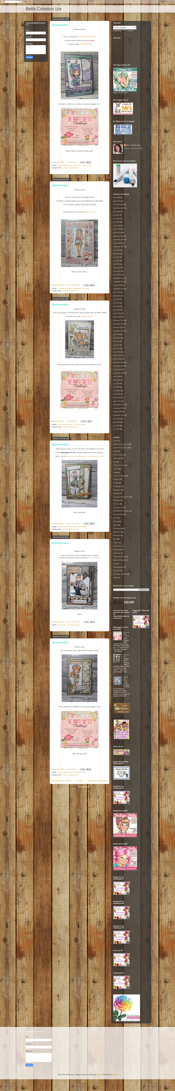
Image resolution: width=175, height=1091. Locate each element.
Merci (115, 525)
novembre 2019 (118, 408)
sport (115, 563)
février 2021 (117, 355)
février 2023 (117, 271)
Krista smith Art (118, 514)
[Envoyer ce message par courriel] (81, 162)
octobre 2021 (117, 327)
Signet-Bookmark (119, 560)
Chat (114, 462)
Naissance (116, 535)
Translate (130, 30)
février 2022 (117, 313)
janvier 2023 (117, 275)
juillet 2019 (117, 422)
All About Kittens (87, 316)
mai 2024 (116, 218)
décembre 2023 (118, 236)
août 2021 (116, 334)
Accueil (79, 781)
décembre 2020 (118, 362)
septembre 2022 (118, 289)
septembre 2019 (118, 415)
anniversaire (60, 25)
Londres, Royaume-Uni (70, 168)
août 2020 (116, 376)
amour (115, 441)
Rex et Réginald (94, 558)
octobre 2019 (117, 412)
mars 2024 (116, 225)
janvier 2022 (117, 317)
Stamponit (116, 570)
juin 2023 (116, 257)
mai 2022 (116, 303)
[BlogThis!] (83, 162)
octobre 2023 (117, 243)
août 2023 (116, 250)
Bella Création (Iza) (133, 145)
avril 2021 (116, 348)
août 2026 (116, 197)
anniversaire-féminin (65, 165)
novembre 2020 (118, 366)
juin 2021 (116, 341)
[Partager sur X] (85, 162)
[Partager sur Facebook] (88, 162)
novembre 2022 (118, 282)
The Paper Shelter (85, 165)
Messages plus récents (61, 781)
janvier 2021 (117, 359)
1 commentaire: (71, 162)
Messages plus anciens (97, 781)
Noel (114, 539)
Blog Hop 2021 (126, 633)
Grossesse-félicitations (121, 497)
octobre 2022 (117, 285)
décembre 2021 (118, 320)
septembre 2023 (118, 246)
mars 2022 (116, 310)
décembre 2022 (118, 278)
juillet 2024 (117, 211)
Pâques (115, 542)
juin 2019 (116, 426)
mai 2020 (116, 387)
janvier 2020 (117, 401)
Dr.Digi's (116, 479)
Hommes (116, 504)
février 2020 (117, 398)
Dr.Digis (77, 625)
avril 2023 (116, 264)
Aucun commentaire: (73, 285)
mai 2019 (116, 429)
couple (115, 472)
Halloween (116, 500)
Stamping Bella (118, 567)
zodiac (115, 577)
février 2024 (117, 229)
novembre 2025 (118, 204)
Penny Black (117, 546)
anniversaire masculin (65, 625)
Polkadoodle (117, 549)
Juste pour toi (118, 507)
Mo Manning (84, 288)
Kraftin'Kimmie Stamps (121, 511)
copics (75, 165)
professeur (116, 553)
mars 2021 (116, 352)
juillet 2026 (117, 201)
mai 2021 (116, 345)
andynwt (99, 1074)
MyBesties (117, 532)
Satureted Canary (119, 556)
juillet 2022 (117, 296)
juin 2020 (116, 384)
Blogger (114, 1074)
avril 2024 (116, 222)
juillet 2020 (117, 380)
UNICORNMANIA (86, 44)
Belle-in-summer (90, 212)
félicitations (117, 490)
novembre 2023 (118, 239)
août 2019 (116, 419)
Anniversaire (60, 185)
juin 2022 (116, 299)
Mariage (116, 521)
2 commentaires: (72, 421)
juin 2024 (116, 215)
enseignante (117, 486)
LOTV (115, 518)
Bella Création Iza (43, 8)
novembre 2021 (118, 324)
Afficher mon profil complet (133, 148)
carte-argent (117, 458)
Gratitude (76, 288)
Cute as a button (119, 476)
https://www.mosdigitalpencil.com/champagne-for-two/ (85, 456)
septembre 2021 (118, 331)
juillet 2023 (117, 254)
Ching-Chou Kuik (119, 465)
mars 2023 (116, 268)
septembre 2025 (118, 208)
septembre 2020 (118, 373)
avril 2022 (116, 306)
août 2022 (116, 292)
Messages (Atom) (84, 787)
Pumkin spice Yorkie (125, 679)
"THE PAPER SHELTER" (87, 37)
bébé (115, 451)
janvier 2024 (117, 232)
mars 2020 (116, 394)
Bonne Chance (118, 455)
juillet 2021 (117, 338)
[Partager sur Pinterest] (90, 162)
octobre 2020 (117, 369)
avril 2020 (116, 391)
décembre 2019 (118, 405)
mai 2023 (116, 261)
